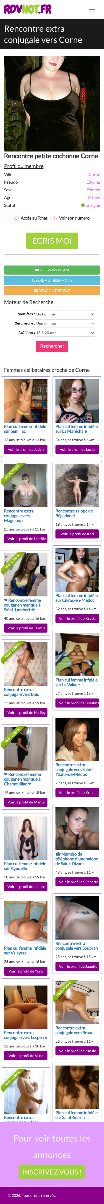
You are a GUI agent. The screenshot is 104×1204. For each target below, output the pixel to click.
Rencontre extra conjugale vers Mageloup (19, 515)
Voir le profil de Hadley (26, 712)
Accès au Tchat (34, 217)
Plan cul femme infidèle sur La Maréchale (76, 428)
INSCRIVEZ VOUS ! (52, 1172)
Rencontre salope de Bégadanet (74, 513)
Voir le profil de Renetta (78, 881)
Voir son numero (74, 217)
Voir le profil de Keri (77, 534)
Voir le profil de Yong (26, 971)
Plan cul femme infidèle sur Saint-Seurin (76, 1115)
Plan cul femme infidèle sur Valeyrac (25, 950)
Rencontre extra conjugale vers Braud (74, 1030)
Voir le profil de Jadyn (26, 449)
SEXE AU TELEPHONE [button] (54, 280)
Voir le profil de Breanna (79, 703)
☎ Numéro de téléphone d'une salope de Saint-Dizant (76, 858)
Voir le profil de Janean (26, 886)
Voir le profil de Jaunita (79, 966)
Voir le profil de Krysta (77, 618)
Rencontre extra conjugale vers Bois (21, 692)
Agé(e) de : (26, 333)
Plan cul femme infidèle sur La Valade (76, 682)
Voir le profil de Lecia (77, 449)
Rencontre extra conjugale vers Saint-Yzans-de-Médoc (74, 769)
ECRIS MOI (52, 240)
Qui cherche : (25, 323)
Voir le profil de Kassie (77, 1051)
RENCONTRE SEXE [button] (54, 290)
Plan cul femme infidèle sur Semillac (25, 428)
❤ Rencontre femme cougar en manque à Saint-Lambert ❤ (22, 604)
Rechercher (52, 346)
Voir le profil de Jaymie (26, 628)
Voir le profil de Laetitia (26, 538)
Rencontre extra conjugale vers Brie (21, 1120)
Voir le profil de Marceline (27, 802)
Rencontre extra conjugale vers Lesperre (25, 1035)
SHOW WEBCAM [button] (54, 270)
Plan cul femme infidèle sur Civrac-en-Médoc (76, 598)
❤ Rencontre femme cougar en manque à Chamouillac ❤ (22, 779)
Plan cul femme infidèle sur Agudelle (25, 866)
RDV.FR (27, 9)
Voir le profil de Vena (26, 1055)
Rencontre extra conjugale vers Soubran (76, 945)
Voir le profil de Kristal (78, 792)
